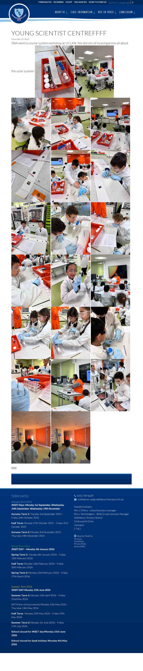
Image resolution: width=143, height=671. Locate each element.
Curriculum (126, 12)
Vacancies (80, 2)
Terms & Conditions (79, 540)
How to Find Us (97, 2)
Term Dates (44, 2)
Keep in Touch (106, 12)
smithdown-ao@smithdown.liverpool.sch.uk (100, 499)
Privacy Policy (80, 543)
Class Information (82, 12)
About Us (60, 12)
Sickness (59, 2)
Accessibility (79, 546)
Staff (69, 2)
